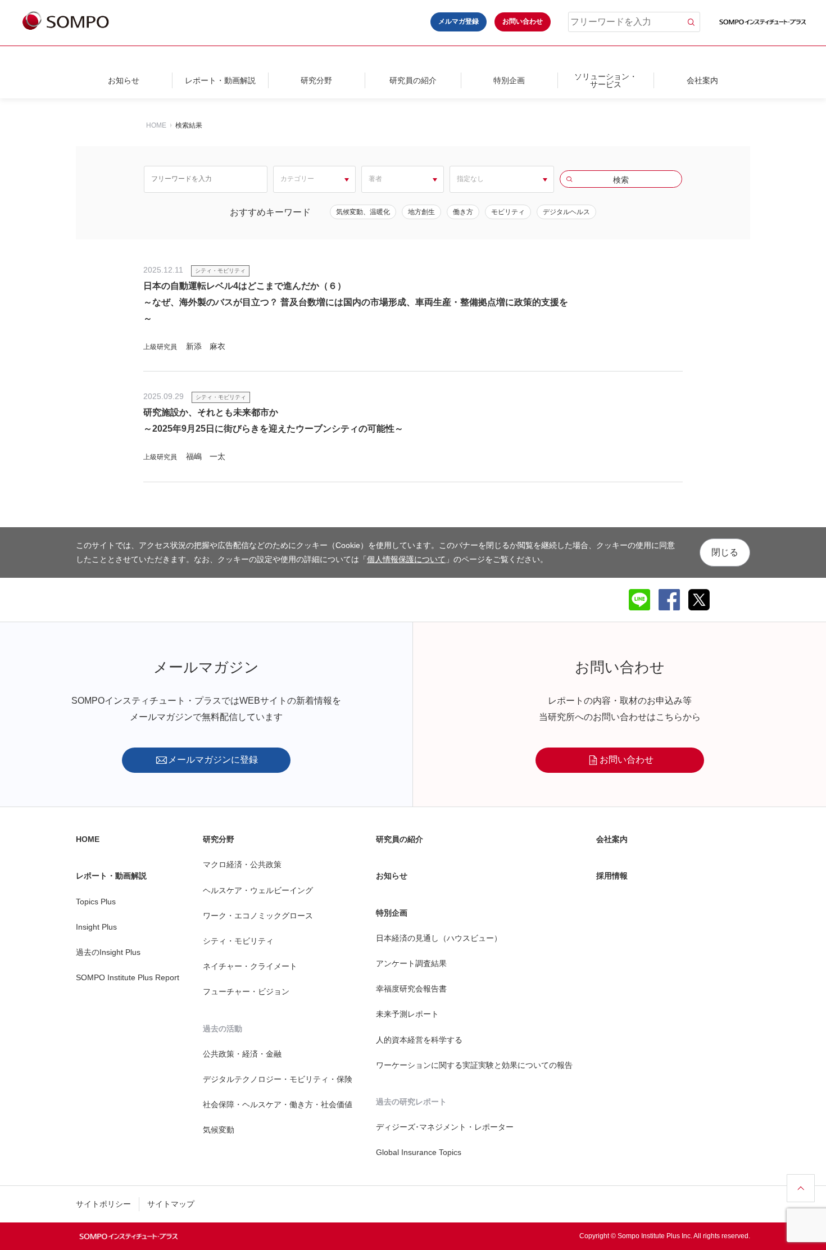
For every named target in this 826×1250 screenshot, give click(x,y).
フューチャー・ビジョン (246, 991)
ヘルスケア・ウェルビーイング (258, 890)
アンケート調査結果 (411, 963)
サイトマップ (170, 1203)
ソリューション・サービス (605, 80)
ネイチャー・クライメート (250, 966)
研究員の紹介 (413, 80)
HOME (156, 125)
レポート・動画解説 (220, 80)
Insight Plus (96, 926)
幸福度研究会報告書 (411, 988)
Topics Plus (96, 901)
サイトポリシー (103, 1203)
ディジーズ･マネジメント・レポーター (445, 1126)
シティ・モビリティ (238, 940)
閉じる (724, 552)
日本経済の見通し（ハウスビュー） (439, 938)
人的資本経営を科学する (419, 1039)
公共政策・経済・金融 (242, 1053)
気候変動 (218, 1129)
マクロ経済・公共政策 (242, 864)
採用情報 (612, 875)
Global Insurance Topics (418, 1152)
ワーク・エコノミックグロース (258, 915)
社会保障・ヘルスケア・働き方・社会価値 (277, 1104)
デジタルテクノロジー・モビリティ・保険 (277, 1079)
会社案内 (702, 80)
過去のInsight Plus (108, 952)
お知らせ (123, 80)
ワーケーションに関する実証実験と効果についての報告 (474, 1065)
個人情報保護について (406, 559)
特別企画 (509, 80)
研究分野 (316, 80)
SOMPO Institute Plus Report (127, 977)
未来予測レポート (407, 1013)
